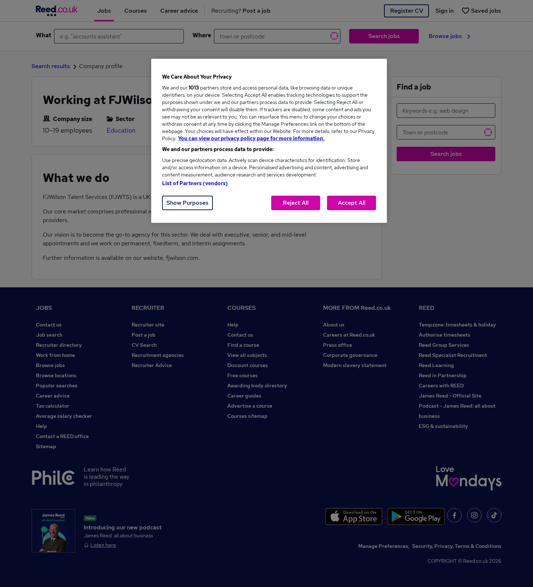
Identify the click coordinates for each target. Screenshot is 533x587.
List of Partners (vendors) (195, 183)
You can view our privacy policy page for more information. (251, 138)
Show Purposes (187, 203)
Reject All (296, 203)
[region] (269, 141)
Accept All (351, 203)
